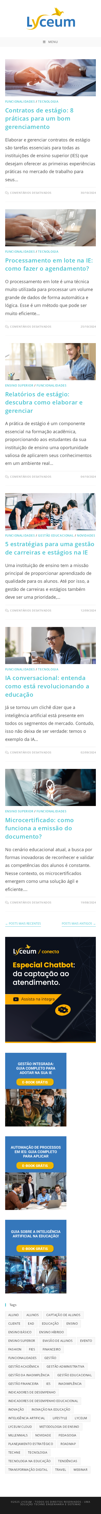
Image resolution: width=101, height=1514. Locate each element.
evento (86, 1341)
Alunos (32, 1315)
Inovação (16, 1409)
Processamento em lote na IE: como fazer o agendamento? (49, 264)
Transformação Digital (28, 1470)
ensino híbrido (51, 1332)
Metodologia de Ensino (59, 1427)
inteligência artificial (26, 1418)
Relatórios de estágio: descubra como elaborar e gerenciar (44, 402)
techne (14, 1452)
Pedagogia (67, 1435)
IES (48, 1384)
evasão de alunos (58, 1341)
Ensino (72, 1323)
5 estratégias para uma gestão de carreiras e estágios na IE (50, 548)
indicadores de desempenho (32, 1392)
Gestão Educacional (56, 535)
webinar (80, 1470)
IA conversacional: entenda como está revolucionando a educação (47, 686)
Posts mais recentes (23, 924)
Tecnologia (48, 101)
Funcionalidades (20, 101)
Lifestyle (60, 1418)
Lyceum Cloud (20, 1427)
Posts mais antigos (79, 924)
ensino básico (20, 1332)
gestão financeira (23, 1384)
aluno (13, 1315)
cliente (14, 1323)
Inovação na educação (51, 1409)
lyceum (81, 1418)
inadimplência (70, 1384)
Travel (60, 1470)
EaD (31, 1323)
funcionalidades (22, 1358)
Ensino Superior (19, 385)
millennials (18, 1435)
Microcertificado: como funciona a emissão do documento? (39, 828)
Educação (50, 1323)
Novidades (86, 535)
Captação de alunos (63, 1315)
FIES (32, 1349)
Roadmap (68, 1444)
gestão (50, 1358)
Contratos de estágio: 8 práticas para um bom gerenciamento (39, 118)
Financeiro (52, 1349)
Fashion (15, 1349)
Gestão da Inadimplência (29, 1375)
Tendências (67, 1461)
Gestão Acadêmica (23, 1366)
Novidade (43, 1435)
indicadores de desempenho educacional (43, 1401)
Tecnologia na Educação (29, 1461)
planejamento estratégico (30, 1444)
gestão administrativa (65, 1366)
